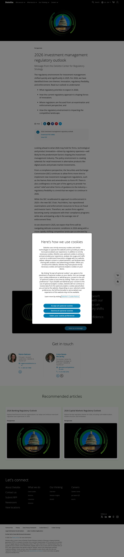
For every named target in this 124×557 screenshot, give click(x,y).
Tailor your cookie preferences (62, 316)
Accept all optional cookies (62, 306)
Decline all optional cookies (62, 311)
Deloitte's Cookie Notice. (70, 296)
